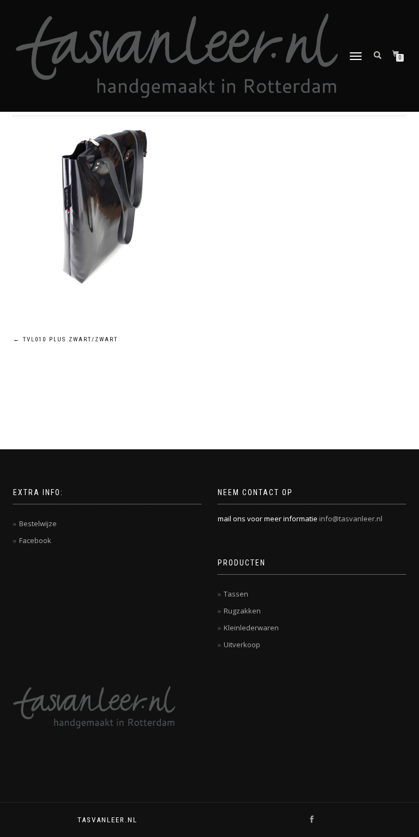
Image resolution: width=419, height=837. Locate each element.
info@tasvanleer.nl (350, 518)
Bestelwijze (38, 523)
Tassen (236, 594)
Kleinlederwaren (251, 628)
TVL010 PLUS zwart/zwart (65, 339)
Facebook (35, 540)
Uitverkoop (242, 644)
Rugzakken (242, 611)
